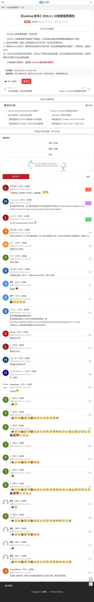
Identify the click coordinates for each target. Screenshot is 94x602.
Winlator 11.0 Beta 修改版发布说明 (72, 89)
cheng (12, 332)
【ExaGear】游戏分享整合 (61, 115)
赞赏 (27, 81)
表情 (88, 177)
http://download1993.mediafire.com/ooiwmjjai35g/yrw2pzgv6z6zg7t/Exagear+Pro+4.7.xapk (45, 322)
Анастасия (14, 384)
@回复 (27, 186)
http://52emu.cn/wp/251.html (25, 70)
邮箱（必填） (54, 149)
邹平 (11, 282)
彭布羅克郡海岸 (35, 576)
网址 (50, 155)
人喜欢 (11, 81)
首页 (3, 7)
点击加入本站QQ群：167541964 (47, 131)
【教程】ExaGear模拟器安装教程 (39, 62)
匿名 (11, 501)
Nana (61, 592)
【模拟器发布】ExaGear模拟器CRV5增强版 (25, 119)
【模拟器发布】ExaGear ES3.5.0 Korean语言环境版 (71, 119)
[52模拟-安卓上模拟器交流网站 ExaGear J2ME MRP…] (47, 3)
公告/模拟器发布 (13, 7)
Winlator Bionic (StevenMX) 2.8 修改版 (23, 111)
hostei (34, 22)
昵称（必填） (54, 143)
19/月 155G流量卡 (47, 29)
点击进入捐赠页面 (47, 99)
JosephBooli (15, 569)
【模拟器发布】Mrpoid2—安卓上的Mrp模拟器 (25, 124)
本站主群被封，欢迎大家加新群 (20, 89)
